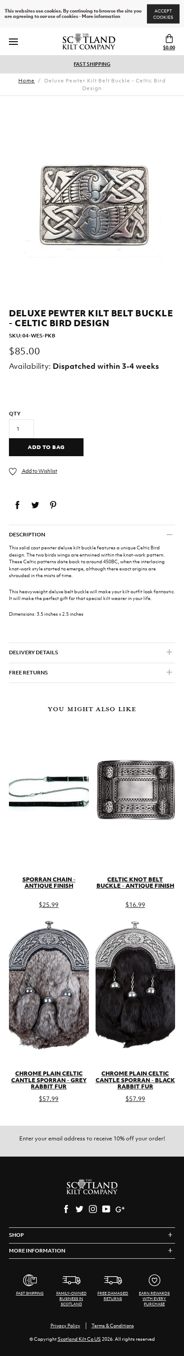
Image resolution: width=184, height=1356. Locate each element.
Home (26, 80)
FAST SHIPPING (92, 64)
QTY (15, 413)
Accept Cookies (163, 14)
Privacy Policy (65, 1325)
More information (101, 16)
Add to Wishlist (39, 471)
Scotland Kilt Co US (79, 1339)
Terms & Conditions (113, 1325)
